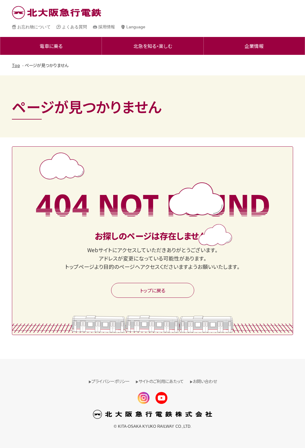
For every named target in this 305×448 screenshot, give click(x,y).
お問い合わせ (205, 381)
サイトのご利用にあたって (161, 381)
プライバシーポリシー (110, 381)
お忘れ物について (34, 26)
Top (16, 65)
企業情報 (254, 45)
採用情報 (106, 26)
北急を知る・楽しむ (152, 45)
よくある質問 (74, 26)
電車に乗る (51, 45)
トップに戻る (152, 290)
